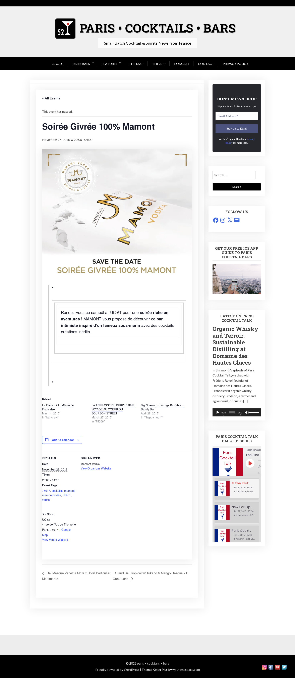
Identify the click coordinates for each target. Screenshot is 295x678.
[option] (237, 489)
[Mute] (247, 412)
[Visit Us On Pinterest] (277, 669)
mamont (69, 491)
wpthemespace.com (186, 669)
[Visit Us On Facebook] (271, 669)
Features (109, 63)
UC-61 (67, 495)
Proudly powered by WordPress (117, 669)
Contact (206, 63)
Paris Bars (81, 63)
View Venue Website (55, 540)
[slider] (254, 412)
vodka (46, 500)
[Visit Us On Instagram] (264, 669)
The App (159, 63)
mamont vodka (51, 495)
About (58, 63)
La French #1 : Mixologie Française (58, 407)
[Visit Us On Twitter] (284, 669)
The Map (136, 63)
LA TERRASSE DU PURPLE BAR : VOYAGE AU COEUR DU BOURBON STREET (113, 409)
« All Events (51, 98)
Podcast (181, 63)
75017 (46, 491)
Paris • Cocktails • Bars (153, 663)
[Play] (218, 412)
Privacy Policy (235, 63)
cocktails (57, 491)
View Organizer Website (96, 468)
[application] (237, 412)
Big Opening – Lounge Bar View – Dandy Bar (162, 407)
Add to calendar (63, 440)
